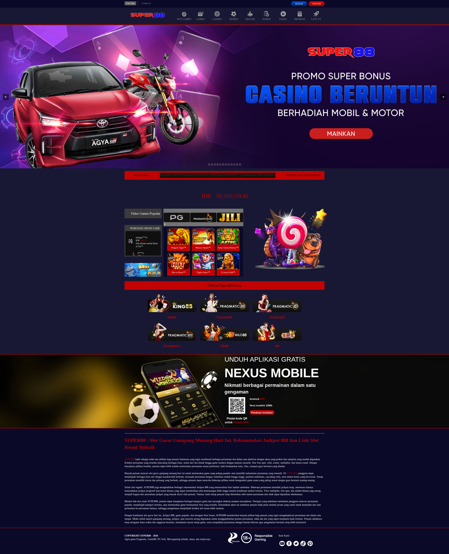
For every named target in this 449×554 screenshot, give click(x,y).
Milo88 (224, 345)
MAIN (178, 240)
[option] (209, 164)
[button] (6, 97)
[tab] (177, 217)
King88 (172, 317)
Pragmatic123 (172, 345)
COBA (178, 232)
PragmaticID (277, 317)
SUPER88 (130, 459)
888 (277, 345)
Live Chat (130, 3)
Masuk (299, 4)
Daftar (316, 4)
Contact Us (146, 3)
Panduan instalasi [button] (262, 412)
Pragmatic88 (224, 317)
